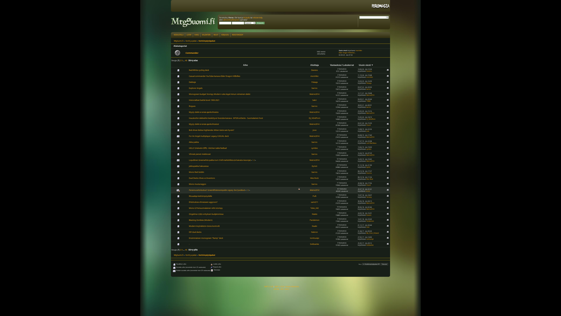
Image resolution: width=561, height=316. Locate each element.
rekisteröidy (257, 18)
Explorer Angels (195, 88)
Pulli (314, 196)
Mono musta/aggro (197, 184)
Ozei (367, 227)
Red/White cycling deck (199, 70)
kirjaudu (247, 18)
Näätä (314, 214)
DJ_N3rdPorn (314, 118)
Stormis (369, 173)
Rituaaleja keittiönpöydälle (200, 196)
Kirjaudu (225, 35)
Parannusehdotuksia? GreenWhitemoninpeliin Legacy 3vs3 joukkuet (217, 190)
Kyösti (314, 166)
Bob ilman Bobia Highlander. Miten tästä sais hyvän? (211, 130)
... (184, 60)
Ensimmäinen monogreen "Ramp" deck (206, 238)
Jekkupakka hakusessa (198, 166)
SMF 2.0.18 (268, 286)
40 (186, 60)
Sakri (314, 100)
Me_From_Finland (372, 233)
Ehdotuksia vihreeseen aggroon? (203, 202)
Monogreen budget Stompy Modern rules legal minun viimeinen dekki (219, 94)
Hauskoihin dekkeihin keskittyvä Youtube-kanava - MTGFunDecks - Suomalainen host (226, 118)
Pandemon (314, 220)
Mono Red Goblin (196, 172)
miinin (368, 191)
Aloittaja (314, 65)
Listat (189, 35)
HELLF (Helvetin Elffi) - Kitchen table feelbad (208, 148)
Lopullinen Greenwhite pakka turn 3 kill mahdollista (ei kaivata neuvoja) (220, 160)
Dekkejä (192, 82)
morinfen (359, 50)
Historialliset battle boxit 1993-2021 (204, 100)
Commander (192, 52)
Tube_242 (314, 208)
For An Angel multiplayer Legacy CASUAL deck (209, 136)
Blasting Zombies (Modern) (200, 220)
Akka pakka (194, 142)
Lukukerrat (348, 65)
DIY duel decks (195, 232)
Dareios (314, 70)
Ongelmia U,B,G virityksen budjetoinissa (206, 214)
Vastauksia (335, 65)
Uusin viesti (365, 65)
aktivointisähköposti (231, 20)
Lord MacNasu (371, 143)
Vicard (368, 125)
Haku (196, 35)
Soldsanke (314, 244)
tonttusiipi (314, 238)
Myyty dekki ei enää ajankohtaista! (204, 124)
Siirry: (360, 264)
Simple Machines (292, 286)
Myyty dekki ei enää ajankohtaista (203, 112)
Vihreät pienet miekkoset (200, 154)
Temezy (369, 197)
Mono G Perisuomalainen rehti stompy (206, 208)
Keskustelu (178, 35)
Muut (216, 35)
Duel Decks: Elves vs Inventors (202, 178)
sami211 (314, 202)
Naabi (314, 226)
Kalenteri (206, 35)
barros (314, 88)
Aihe (245, 65)
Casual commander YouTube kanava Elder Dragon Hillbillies (214, 76)
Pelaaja (314, 82)
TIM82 (368, 101)
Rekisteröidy (237, 35)
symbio (314, 148)
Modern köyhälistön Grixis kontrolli (204, 226)
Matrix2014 (314, 94)
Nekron (314, 232)
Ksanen (368, 215)
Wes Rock (314, 178)
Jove (314, 130)
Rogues (192, 106)
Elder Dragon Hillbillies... (347, 53)
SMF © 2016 (279, 286)
